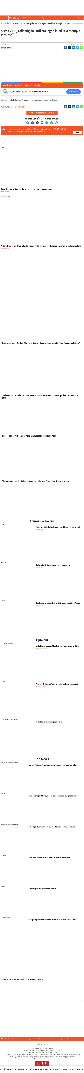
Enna (59, 18)
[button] (2, 1000)
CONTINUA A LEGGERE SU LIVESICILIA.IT (42, 113)
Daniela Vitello (41, 605)
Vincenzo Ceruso (41, 686)
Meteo (16, 1069)
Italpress (6, 44)
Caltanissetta (53, 18)
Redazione (40, 529)
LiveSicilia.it (6, 23)
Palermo (33, 18)
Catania (39, 18)
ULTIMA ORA (26, 18)
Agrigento (45, 18)
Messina (63, 18)
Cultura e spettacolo (34, 1069)
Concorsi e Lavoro (67, 1069)
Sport (51, 1069)
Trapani (80, 18)
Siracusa (74, 18)
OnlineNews (5, 191)
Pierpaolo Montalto (42, 648)
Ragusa (69, 18)
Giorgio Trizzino (41, 724)
